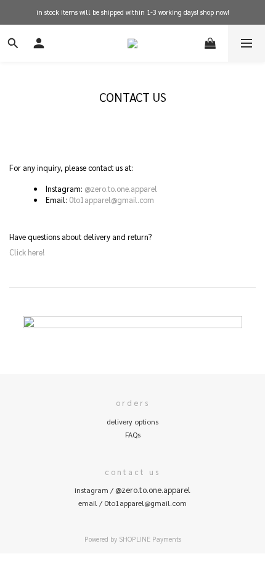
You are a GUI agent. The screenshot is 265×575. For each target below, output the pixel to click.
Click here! (26, 252)
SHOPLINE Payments (150, 539)
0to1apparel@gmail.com (111, 199)
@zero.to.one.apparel (120, 188)
